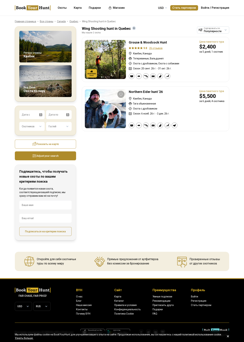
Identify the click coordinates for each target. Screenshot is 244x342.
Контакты (82, 309)
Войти (205, 7)
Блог (79, 300)
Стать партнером (184, 7)
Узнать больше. (24, 338)
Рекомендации (161, 300)
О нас (79, 296)
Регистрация (220, 7)
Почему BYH (83, 313)
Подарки (158, 309)
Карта (117, 296)
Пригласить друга (163, 305)
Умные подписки (162, 296)
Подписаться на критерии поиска (45, 231)
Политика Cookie (124, 313)
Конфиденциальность (127, 309)
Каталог (119, 300)
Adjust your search (47, 155)
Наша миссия (84, 305)
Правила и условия (125, 305)
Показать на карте (47, 144)
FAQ (155, 313)
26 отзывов (156, 48)
